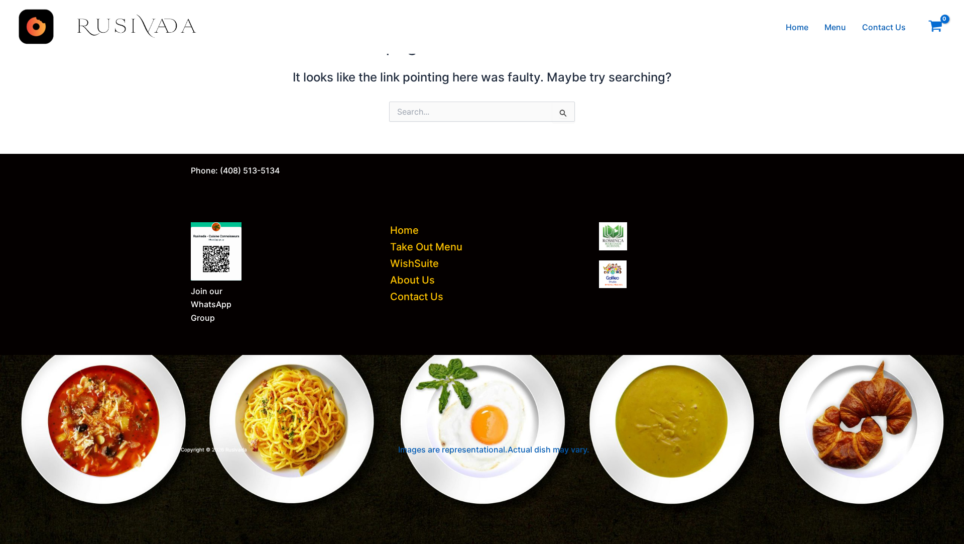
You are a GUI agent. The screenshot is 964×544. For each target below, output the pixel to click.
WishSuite (414, 263)
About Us (412, 280)
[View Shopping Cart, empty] (935, 27)
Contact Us (884, 27)
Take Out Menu (426, 247)
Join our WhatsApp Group (211, 304)
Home (797, 27)
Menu (835, 27)
